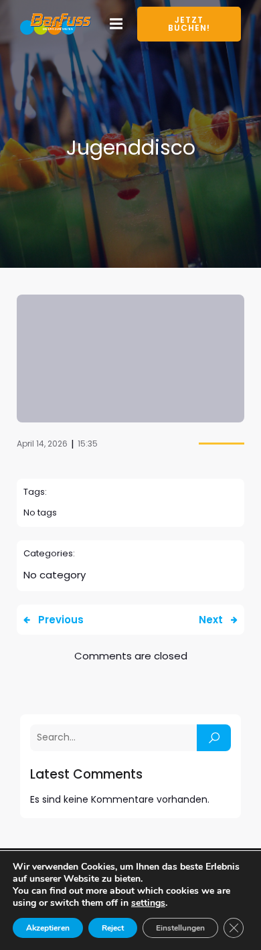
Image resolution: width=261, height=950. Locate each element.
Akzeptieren (48, 928)
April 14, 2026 (42, 443)
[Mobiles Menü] (115, 24)
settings (148, 903)
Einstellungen (180, 928)
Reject (113, 928)
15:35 (88, 443)
